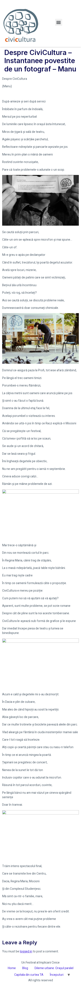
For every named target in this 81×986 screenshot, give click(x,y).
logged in (26, 951)
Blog (25, 968)
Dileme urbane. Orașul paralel (54, 968)
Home (12, 968)
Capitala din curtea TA (28, 975)
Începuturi (57, 975)
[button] (58, 22)
